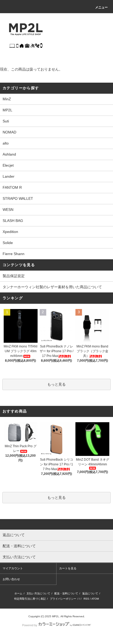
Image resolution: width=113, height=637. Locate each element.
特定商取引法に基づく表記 (30, 598)
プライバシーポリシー (63, 598)
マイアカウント (13, 568)
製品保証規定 (14, 276)
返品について (90, 593)
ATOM (95, 598)
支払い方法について (38, 593)
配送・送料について (66, 593)
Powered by (29, 625)
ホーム (18, 593)
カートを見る (67, 568)
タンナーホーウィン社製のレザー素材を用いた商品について (52, 287)
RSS (86, 598)
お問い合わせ (11, 579)
